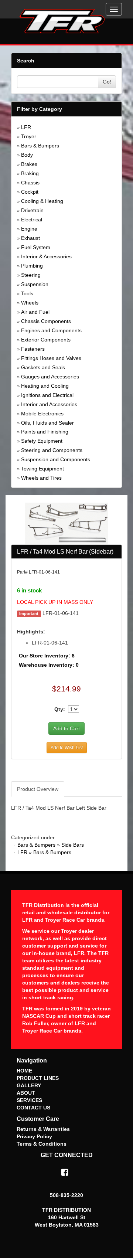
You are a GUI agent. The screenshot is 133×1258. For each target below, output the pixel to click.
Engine (29, 229)
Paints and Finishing (44, 432)
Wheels (29, 303)
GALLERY (29, 1085)
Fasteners (33, 349)
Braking (30, 173)
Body (27, 155)
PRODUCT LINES (38, 1078)
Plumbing (32, 266)
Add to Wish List (67, 747)
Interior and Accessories (49, 404)
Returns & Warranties (43, 1129)
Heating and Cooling (45, 386)
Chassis (30, 183)
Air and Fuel (35, 312)
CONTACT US (33, 1108)
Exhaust (30, 238)
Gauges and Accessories (50, 377)
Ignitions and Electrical (47, 395)
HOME (24, 1071)
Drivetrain (32, 210)
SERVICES (29, 1100)
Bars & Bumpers (40, 146)
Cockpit (29, 192)
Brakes (29, 164)
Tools (27, 293)
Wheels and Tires (41, 478)
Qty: (59, 709)
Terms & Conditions (41, 1144)
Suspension (34, 284)
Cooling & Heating (42, 201)
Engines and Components (51, 330)
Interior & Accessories (46, 256)
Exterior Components (46, 340)
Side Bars (72, 845)
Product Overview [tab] (37, 789)
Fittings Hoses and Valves (51, 358)
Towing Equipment (42, 469)
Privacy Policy (34, 1136)
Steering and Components (51, 450)
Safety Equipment (41, 441)
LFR (26, 127)
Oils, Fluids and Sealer (47, 423)
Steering (31, 275)
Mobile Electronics (42, 413)
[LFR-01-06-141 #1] (66, 523)
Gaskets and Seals (43, 367)
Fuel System (35, 247)
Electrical (31, 219)
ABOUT (26, 1093)
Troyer (28, 136)
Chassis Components (46, 321)
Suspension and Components (55, 459)
